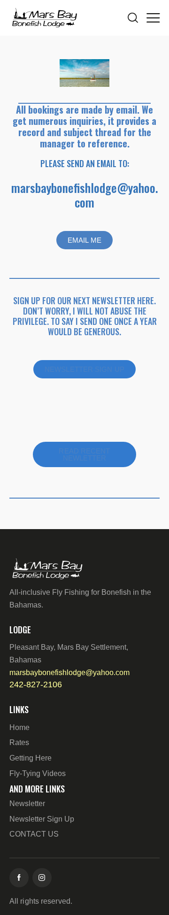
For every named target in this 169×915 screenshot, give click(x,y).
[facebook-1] (19, 877)
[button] (153, 17)
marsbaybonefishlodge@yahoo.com (84, 194)
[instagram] (42, 877)
